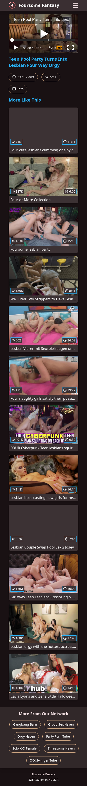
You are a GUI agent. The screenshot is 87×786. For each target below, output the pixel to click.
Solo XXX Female (24, 748)
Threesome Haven (61, 748)
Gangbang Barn (25, 724)
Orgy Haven (26, 736)
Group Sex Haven (61, 724)
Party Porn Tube (58, 736)
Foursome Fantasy (39, 5)
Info (20, 89)
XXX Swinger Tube (43, 760)
